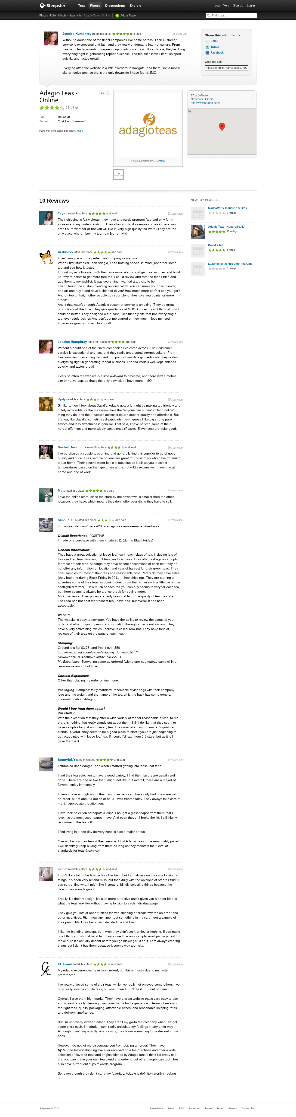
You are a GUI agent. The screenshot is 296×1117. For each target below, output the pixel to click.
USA (53, 15)
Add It (80, 130)
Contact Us (248, 1108)
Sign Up (238, 5)
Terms (220, 1108)
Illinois (62, 15)
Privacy (232, 1108)
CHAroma (159, 160)
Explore (136, 5)
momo (63, 869)
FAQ (181, 1108)
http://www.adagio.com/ (205, 103)
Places (95, 5)
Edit (104, 92)
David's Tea (215, 245)
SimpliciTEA (67, 520)
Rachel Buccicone (72, 447)
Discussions (115, 5)
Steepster (55, 5)
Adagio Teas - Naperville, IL (226, 226)
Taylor (63, 213)
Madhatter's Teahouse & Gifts (227, 208)
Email (214, 41)
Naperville (75, 15)
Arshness (65, 252)
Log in (251, 5)
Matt (61, 490)
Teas (82, 5)
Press (171, 1108)
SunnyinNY (66, 759)
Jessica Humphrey (77, 33)
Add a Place (128, 15)
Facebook (217, 52)
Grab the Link (213, 62)
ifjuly (62, 399)
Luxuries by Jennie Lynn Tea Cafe (230, 263)
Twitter (215, 46)
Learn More (222, 5)
